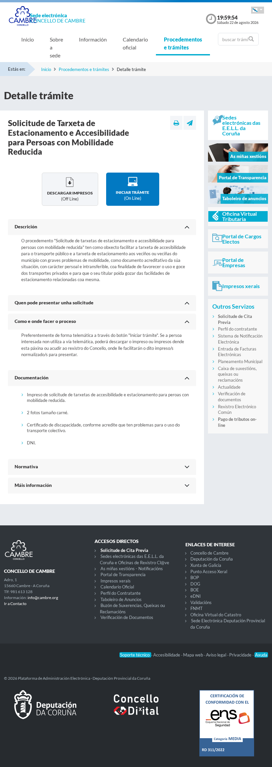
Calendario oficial (135, 43)
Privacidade (240, 654)
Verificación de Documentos (127, 617)
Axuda (261, 654)
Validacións (201, 602)
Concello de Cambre (209, 553)
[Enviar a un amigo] (189, 123)
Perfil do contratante (237, 329)
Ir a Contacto (15, 603)
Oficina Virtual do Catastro (215, 614)
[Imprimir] (176, 123)
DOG (195, 583)
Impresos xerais (116, 580)
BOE (194, 589)
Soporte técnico (135, 654)
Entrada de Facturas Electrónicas (237, 351)
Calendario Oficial (117, 586)
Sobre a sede (56, 47)
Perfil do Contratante (121, 593)
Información (93, 39)
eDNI (195, 596)
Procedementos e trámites (183, 43)
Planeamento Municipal (240, 361)
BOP (194, 577)
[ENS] (226, 728)
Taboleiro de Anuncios (121, 599)
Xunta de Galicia (205, 565)
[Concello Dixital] (136, 710)
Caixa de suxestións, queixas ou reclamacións (237, 374)
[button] (257, 10)
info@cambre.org (43, 597)
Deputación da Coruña (211, 559)
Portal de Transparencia (123, 574)
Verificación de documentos (231, 396)
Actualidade (229, 387)
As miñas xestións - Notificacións (132, 568)
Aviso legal (216, 654)
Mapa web (193, 654)
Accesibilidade (167, 654)
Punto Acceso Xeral (208, 571)
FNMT (196, 608)
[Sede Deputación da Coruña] (45, 710)
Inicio (27, 39)
